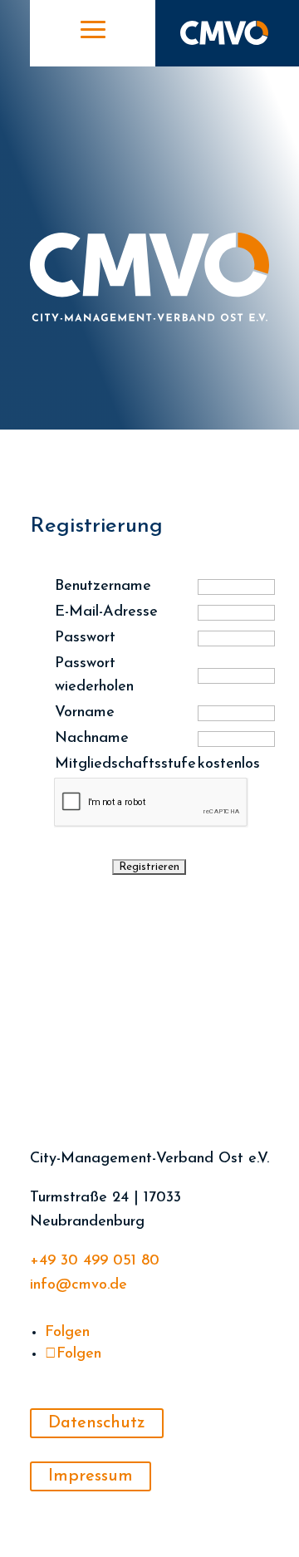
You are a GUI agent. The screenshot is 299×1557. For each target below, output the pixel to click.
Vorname (85, 712)
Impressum (90, 1476)
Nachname (92, 738)
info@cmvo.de (78, 1285)
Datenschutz (96, 1423)
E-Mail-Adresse (106, 612)
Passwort (85, 638)
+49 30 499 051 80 (94, 1261)
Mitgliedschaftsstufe (125, 764)
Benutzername (103, 586)
